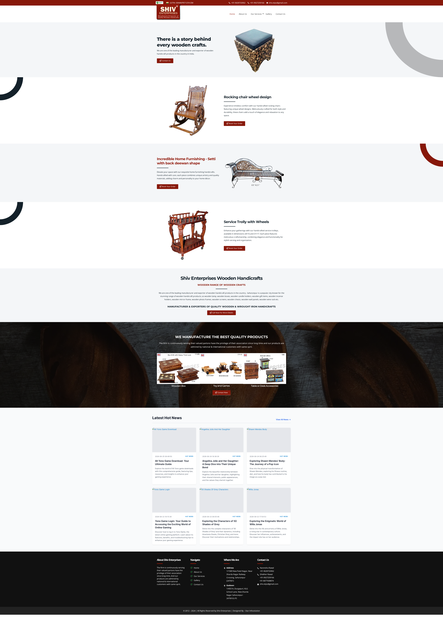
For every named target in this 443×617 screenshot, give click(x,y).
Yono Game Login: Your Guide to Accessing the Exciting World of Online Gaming (173, 524)
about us (243, 14)
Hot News (189, 456)
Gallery (269, 14)
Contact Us (280, 14)
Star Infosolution (252, 610)
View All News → (283, 419)
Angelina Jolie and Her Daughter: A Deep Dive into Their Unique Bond (220, 464)
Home (232, 14)
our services (256, 14)
